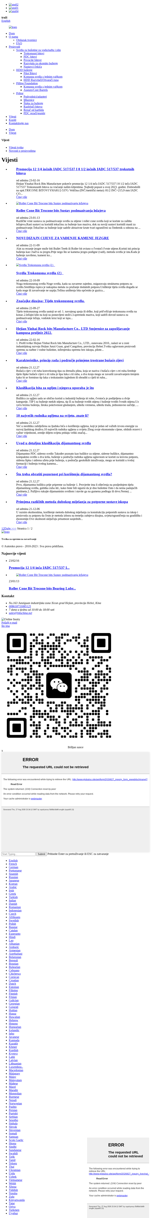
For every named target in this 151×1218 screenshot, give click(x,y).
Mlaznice (29, 100)
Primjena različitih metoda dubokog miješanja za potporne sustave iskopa (72, 502)
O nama (13, 36)
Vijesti (12, 116)
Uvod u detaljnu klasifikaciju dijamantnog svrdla (53, 443)
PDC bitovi (30, 56)
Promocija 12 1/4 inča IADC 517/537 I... (39, 568)
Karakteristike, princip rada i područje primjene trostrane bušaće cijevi (70, 360)
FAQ (19, 43)
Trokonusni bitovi (34, 53)
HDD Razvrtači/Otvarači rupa (41, 80)
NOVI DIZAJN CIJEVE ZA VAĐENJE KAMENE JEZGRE (62, 238)
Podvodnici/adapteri (35, 96)
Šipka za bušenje (33, 103)
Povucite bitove (33, 60)
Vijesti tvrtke (16, 147)
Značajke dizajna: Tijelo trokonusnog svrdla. (50, 301)
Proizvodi (14, 46)
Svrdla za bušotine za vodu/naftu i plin (38, 50)
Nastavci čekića (33, 66)
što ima (5, 625)
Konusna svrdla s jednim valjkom (43, 76)
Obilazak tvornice (26, 40)
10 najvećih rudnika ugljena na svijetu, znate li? (52, 415)
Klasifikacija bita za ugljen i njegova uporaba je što (55, 388)
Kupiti (12, 119)
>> (14, 528)
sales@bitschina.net (20, 613)
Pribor (19, 93)
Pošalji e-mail (9, 622)
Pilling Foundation (27, 83)
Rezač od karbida (34, 109)
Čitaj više (21, 197)
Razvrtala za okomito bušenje (41, 63)
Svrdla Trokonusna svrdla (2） (40, 273)
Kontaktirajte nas (19, 123)
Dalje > (8, 528)
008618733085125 (20, 606)
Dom (12, 33)
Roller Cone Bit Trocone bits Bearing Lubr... (42, 588)
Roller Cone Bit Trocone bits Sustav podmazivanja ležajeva (61, 210)
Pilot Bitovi (30, 73)
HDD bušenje (24, 70)
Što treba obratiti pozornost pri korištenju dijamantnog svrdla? (64, 474)
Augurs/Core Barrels (36, 90)
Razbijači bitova (33, 106)
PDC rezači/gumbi (34, 113)
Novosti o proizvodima (22, 150)
